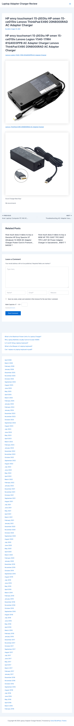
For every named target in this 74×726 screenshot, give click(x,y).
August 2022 (9, 464)
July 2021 (8, 504)
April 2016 (8, 702)
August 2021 (9, 501)
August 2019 (9, 577)
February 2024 (9, 407)
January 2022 (9, 486)
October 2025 (9, 379)
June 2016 (8, 696)
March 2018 (9, 630)
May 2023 (8, 435)
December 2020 (10, 526)
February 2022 (9, 482)
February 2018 (9, 633)
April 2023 (8, 438)
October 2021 (9, 495)
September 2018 (10, 611)
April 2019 (8, 589)
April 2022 (8, 476)
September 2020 (10, 536)
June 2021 (8, 508)
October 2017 (9, 646)
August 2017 (9, 652)
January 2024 (9, 410)
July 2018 (8, 618)
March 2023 (9, 442)
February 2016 (9, 709)
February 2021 (9, 520)
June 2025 (8, 388)
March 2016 (9, 706)
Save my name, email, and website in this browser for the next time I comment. (33, 299)
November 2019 (10, 567)
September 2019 (10, 574)
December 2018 (10, 602)
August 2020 (9, 539)
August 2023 (9, 426)
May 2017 (8, 662)
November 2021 (10, 492)
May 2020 (8, 548)
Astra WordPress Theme (58, 721)
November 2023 (10, 416)
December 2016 (10, 677)
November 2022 (10, 454)
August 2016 (9, 690)
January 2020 (9, 561)
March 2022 (9, 479)
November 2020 (10, 530)
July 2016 (8, 693)
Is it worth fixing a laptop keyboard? (16, 343)
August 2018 (9, 615)
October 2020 (9, 533)
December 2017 (10, 640)
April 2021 (8, 514)
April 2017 (8, 665)
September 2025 (10, 382)
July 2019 (8, 580)
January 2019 (9, 599)
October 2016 (9, 684)
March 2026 (9, 363)
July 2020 (8, 542)
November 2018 (10, 605)
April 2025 (8, 394)
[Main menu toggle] (70, 4)
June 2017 (8, 658)
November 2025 (10, 376)
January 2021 (9, 523)
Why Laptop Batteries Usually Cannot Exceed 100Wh (22, 340)
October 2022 (9, 457)
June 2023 (8, 432)
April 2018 (8, 627)
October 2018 (9, 608)
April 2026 (8, 360)
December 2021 (10, 489)
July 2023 (8, 429)
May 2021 (8, 511)
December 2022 (10, 451)
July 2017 (8, 655)
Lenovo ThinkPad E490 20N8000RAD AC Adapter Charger (24, 127)
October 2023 (9, 420)
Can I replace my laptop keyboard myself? (18, 349)
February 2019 (9, 596)
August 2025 (9, 385)
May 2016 (8, 699)
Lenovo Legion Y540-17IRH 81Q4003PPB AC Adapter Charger (25, 55)
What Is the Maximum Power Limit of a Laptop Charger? (23, 336)
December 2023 (10, 413)
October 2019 (9, 570)
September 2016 (10, 687)
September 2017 (10, 649)
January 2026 (9, 369)
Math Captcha (9, 304)
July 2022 (8, 467)
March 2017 (8, 668)
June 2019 (8, 583)
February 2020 (9, 558)
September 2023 (10, 423)
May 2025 (8, 391)
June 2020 (8, 545)
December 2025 (10, 372)
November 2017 (10, 643)
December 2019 (10, 564)
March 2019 (9, 592)
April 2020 (8, 552)
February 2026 (9, 366)
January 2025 (9, 404)
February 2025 (9, 401)
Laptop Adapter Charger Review (19, 3)
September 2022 (10, 460)
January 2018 (9, 636)
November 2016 (10, 680)
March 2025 (9, 398)
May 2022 (8, 473)
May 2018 (8, 624)
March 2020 (9, 555)
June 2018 (8, 621)
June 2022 (8, 470)
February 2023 (9, 445)
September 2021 (10, 498)
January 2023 (9, 448)
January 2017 (9, 674)
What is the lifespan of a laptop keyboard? (18, 346)
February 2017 (9, 671)
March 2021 (9, 517)
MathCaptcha (12, 307)
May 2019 (8, 586)
